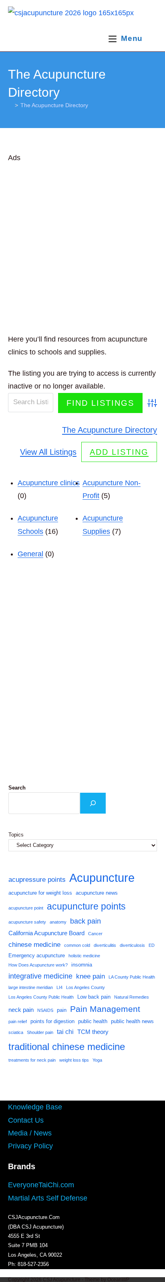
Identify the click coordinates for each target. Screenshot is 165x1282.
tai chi (65, 1031)
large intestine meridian (30, 987)
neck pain (21, 1010)
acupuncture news (97, 893)
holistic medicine (84, 955)
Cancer (95, 933)
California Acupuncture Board (46, 933)
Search (17, 788)
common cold (77, 945)
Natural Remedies (131, 997)
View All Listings (48, 452)
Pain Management (105, 1009)
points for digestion (52, 1021)
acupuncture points (86, 906)
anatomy (58, 922)
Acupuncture (102, 877)
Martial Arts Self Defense (47, 1198)
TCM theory (93, 1032)
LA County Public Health (132, 977)
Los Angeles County (85, 987)
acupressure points (37, 879)
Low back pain (94, 997)
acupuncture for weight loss (40, 893)
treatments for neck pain (32, 1060)
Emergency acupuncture (36, 955)
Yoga (97, 1060)
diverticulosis (132, 945)
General (30, 554)
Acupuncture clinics (49, 483)
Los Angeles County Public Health (41, 997)
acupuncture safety (27, 922)
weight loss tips (74, 1060)
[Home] (10, 105)
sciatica (15, 1032)
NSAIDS (45, 1010)
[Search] (93, 803)
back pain (85, 921)
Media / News (30, 1133)
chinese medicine (34, 944)
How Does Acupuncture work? (38, 965)
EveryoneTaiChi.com (41, 1185)
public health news (132, 1021)
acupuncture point (25, 908)
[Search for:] (151, 38)
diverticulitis (105, 945)
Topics (16, 835)
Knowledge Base (35, 1107)
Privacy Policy (30, 1146)
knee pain (90, 976)
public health (92, 1021)
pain (61, 1010)
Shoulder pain (40, 1032)
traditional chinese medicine (66, 1046)
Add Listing (119, 452)
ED (152, 945)
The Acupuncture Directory (54, 105)
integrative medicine (40, 976)
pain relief (17, 1021)
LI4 (59, 987)
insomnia (81, 965)
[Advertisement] (82, 247)
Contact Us (26, 1120)
